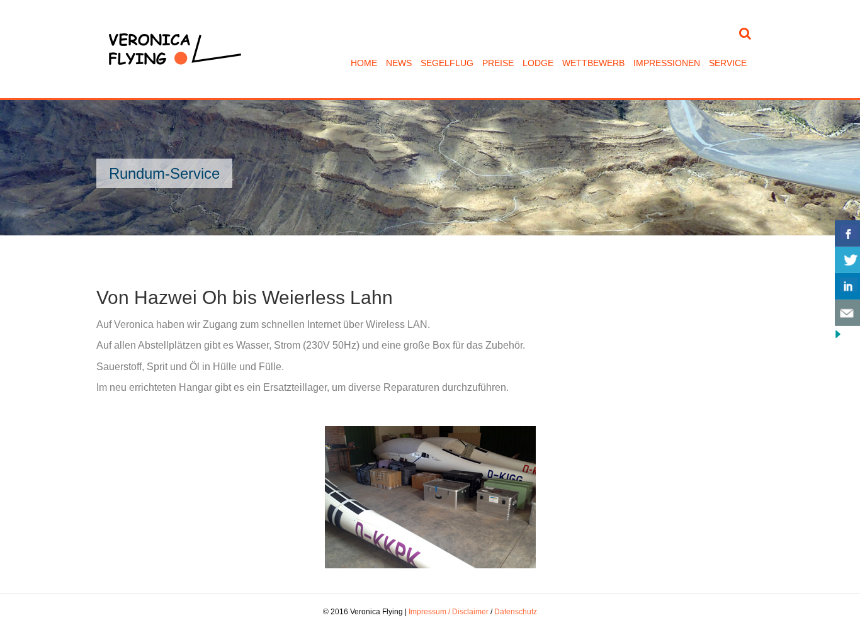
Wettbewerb (593, 63)
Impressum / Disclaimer (449, 611)
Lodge (538, 63)
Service (728, 63)
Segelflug (447, 63)
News (399, 63)
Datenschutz (515, 611)
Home (364, 63)
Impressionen (666, 63)
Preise (498, 63)
